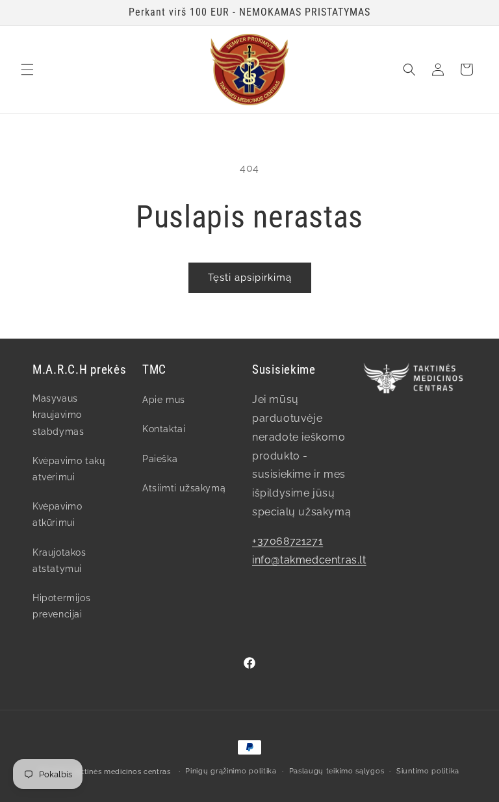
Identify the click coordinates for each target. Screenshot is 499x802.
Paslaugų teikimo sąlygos (337, 771)
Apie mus (163, 400)
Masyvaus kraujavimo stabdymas (58, 414)
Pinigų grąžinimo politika (231, 771)
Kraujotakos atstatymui (59, 560)
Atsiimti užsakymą (183, 488)
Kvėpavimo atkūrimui (57, 514)
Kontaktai (163, 429)
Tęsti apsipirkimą (250, 277)
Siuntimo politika (427, 771)
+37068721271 (287, 541)
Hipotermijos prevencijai (61, 606)
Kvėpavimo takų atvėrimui (68, 469)
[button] (27, 69)
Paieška (159, 459)
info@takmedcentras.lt (309, 560)
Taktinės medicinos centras (121, 772)
